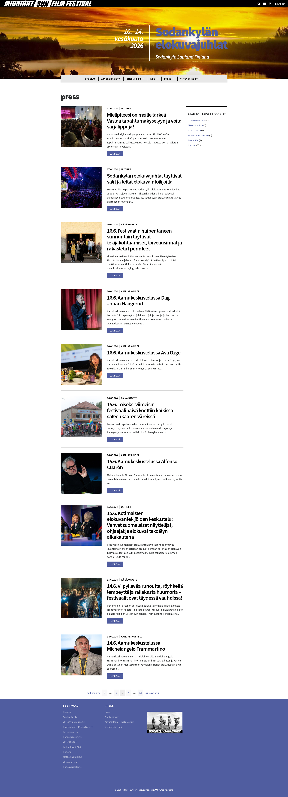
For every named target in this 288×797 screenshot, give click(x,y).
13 (141, 693)
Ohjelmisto (134, 78)
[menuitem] (279, 3)
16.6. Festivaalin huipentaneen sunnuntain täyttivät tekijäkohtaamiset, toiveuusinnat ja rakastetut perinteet (144, 239)
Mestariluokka (195, 125)
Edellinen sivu (93, 692)
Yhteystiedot (189, 78)
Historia (67, 751)
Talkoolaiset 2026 (72, 746)
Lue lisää (115, 153)
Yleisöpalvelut (70, 761)
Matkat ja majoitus (72, 756)
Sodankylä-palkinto (198, 135)
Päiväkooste (129, 224)
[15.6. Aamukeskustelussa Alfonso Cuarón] (81, 473)
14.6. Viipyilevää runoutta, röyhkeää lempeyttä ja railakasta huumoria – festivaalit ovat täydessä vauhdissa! (145, 592)
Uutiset (126, 108)
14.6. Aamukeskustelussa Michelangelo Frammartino (136, 645)
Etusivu (90, 78)
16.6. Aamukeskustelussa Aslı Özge (143, 352)
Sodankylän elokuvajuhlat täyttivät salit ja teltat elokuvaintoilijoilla (144, 178)
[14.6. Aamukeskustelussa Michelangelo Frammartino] (81, 654)
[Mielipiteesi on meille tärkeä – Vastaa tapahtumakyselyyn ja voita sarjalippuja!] (81, 126)
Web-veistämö (166, 789)
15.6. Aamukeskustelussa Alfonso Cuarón (142, 464)
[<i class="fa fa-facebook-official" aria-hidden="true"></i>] (264, 3)
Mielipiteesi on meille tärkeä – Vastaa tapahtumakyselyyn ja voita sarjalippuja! (144, 120)
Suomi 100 (193, 140)
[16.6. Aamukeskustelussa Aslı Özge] (81, 364)
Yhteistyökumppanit (74, 721)
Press (168, 78)
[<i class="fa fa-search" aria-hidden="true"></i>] (259, 3)
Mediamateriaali (113, 726)
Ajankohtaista (110, 78)
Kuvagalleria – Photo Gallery (78, 726)
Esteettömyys (70, 731)
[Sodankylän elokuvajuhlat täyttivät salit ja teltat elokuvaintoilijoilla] (81, 187)
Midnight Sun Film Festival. (133, 789)
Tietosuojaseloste (72, 766)
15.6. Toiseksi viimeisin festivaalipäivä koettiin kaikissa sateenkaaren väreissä (140, 410)
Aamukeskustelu (131, 291)
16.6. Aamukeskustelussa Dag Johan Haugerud (138, 300)
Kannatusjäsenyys (72, 736)
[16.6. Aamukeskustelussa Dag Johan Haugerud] (81, 309)
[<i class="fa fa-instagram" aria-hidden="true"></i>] (270, 3)
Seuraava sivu (152, 692)
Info (153, 78)
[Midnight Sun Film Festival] (48, 3)
